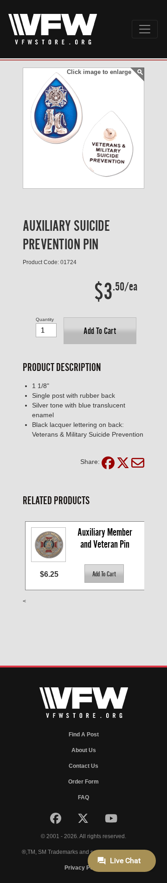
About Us (83, 750)
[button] (100, 330)
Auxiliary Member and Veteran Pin (105, 538)
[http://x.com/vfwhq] (83, 820)
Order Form (83, 781)
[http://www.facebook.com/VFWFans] (56, 820)
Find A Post (84, 734)
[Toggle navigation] (145, 29)
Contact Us (83, 766)
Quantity (45, 319)
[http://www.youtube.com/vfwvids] (111, 820)
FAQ (83, 797)
